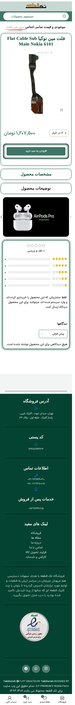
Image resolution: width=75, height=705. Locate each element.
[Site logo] (36, 6)
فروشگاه (36, 533)
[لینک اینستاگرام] (46, 669)
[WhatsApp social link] (36, 669)
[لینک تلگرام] (26, 669)
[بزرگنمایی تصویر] (61, 110)
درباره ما (36, 543)
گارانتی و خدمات (36, 557)
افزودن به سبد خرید (36, 151)
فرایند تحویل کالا (36, 552)
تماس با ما (36, 547)
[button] (71, 217)
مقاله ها (36, 538)
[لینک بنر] (36, 217)
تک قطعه (46, 576)
